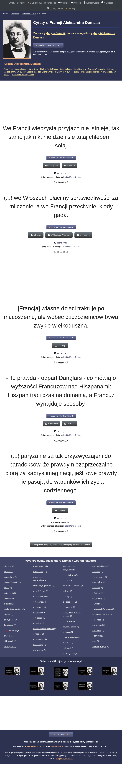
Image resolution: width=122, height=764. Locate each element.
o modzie (37, 623)
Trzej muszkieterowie (90, 72)
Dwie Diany (34, 69)
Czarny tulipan (21, 69)
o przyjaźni (67, 607)
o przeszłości (68, 602)
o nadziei (37, 634)
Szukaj (71, 8)
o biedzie (8, 572)
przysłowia (67, 621)
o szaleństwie (98, 577)
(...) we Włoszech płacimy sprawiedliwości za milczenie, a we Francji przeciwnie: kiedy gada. (61, 206)
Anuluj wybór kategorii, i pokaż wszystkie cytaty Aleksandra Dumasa (61, 545)
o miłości (37, 613)
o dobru (7, 614)
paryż (69, 522)
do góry (61, 734)
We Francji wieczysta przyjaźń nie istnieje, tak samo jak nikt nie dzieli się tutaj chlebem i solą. (61, 137)
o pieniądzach (69, 575)
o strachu (96, 572)
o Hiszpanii (8, 641)
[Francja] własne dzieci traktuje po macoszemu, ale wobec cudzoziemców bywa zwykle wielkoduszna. (61, 317)
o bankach (8, 566)
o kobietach (38, 572)
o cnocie (7, 598)
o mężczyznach (39, 602)
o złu (94, 641)
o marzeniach (39, 597)
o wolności (97, 620)
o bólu (6, 588)
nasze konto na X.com (36, 746)
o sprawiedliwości (100, 566)
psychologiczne (69, 627)
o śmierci (96, 588)
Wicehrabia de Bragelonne (23, 75)
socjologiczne (69, 654)
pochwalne (67, 580)
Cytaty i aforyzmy (17, 3)
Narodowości (92, 3)
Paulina (76, 72)
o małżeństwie (39, 591)
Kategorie (51, 3)
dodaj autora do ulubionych (48, 45)
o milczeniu (38, 607)
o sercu (66, 643)
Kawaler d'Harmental (96, 69)
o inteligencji (9, 647)
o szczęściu (97, 582)
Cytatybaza (15, 14)
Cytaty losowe (56, 8)
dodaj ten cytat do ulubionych (61, 158)
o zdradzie (96, 631)
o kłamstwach (39, 566)
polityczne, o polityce (72, 586)
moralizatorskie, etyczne (43, 629)
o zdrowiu (96, 636)
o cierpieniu (9, 593)
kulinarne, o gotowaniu (43, 586)
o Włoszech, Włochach (102, 609)
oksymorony (38, 650)
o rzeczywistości (70, 637)
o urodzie (96, 604)
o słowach (67, 648)
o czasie (7, 604)
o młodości (38, 618)
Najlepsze (108, 3)
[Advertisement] (61, 98)
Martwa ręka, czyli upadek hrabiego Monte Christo (32, 72)
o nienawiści (38, 639)
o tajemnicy (97, 598)
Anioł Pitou (8, 69)
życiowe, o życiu (99, 647)
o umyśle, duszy (10, 620)
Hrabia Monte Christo (49, 69)
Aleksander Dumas (29, 14)
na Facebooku (57, 746)
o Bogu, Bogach (10, 582)
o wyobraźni (97, 625)
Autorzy (64, 3)
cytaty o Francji (54, 33)
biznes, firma (9, 577)
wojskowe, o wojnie (100, 614)
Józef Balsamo (66, 69)
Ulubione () (35, 3)
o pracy (66, 597)
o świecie (96, 593)
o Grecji (7, 636)
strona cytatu (62, 173)
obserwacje (38, 645)
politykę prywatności (64, 759)
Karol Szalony (80, 69)
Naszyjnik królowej (63, 72)
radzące (66, 591)
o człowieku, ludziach (13, 609)
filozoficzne (8, 625)
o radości (67, 632)
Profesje (77, 3)
